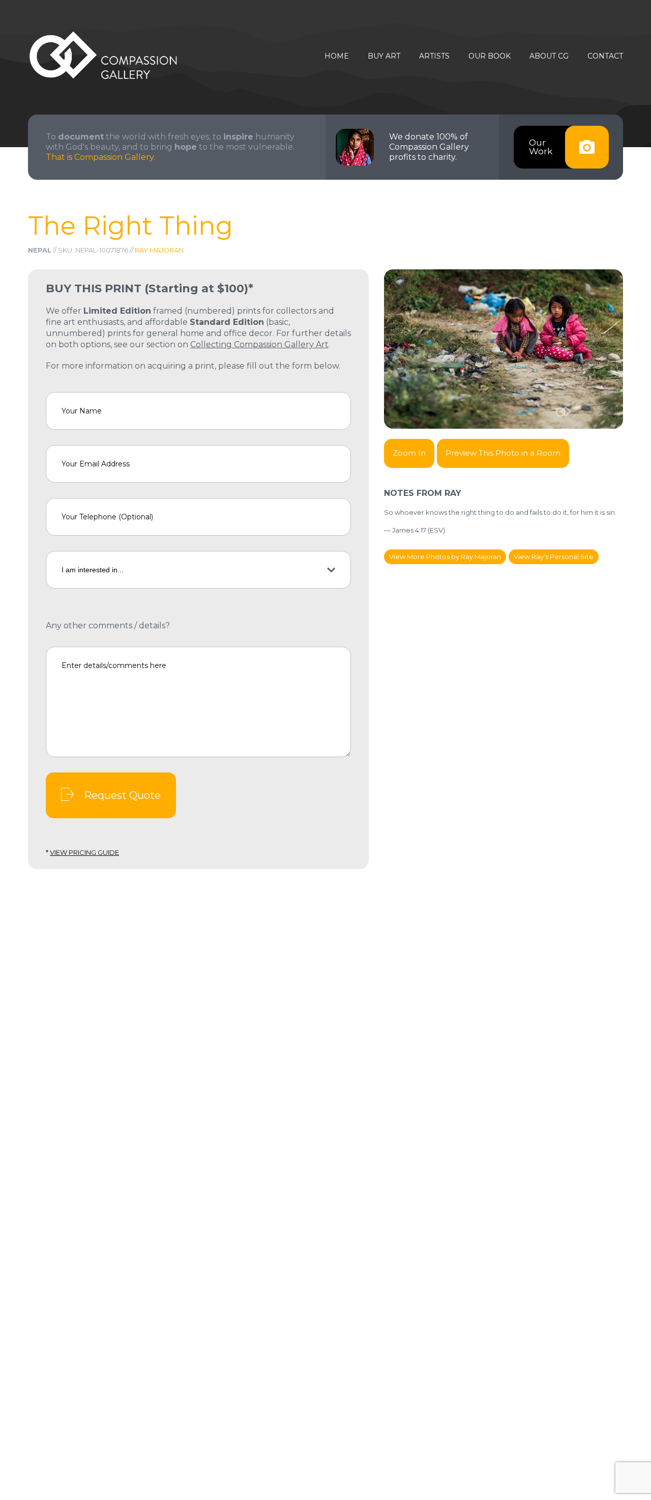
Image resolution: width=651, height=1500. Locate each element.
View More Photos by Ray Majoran (445, 556)
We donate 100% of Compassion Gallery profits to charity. (429, 147)
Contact (605, 56)
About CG (549, 56)
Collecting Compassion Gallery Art (259, 344)
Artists (434, 56)
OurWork (540, 146)
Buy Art (384, 56)
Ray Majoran (159, 250)
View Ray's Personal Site (554, 556)
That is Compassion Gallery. (100, 157)
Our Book (489, 56)
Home (336, 56)
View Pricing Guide (84, 852)
